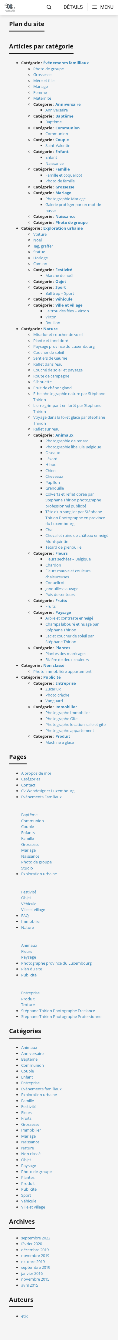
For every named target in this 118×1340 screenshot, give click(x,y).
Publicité (52, 677)
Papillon (52, 482)
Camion (40, 263)
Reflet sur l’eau (46, 429)
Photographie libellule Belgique (73, 447)
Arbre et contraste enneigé (69, 618)
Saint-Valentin (57, 145)
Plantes (62, 647)
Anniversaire (68, 104)
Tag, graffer (43, 246)
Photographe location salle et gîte (75, 724)
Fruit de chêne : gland (52, 388)
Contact (28, 785)
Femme (40, 92)
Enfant (62, 151)
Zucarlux (53, 689)
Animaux (64, 435)
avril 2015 (29, 1285)
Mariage (40, 86)
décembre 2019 (35, 1249)
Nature (50, 328)
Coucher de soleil (48, 352)
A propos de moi (36, 773)
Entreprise (65, 683)
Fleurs (61, 553)
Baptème (53, 122)
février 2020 (31, 1243)
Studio (27, 868)
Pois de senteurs (60, 594)
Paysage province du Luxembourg (64, 346)
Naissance (54, 163)
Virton (51, 317)
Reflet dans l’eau (48, 364)
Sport (60, 287)
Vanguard (54, 700)
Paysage (63, 612)
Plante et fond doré (50, 340)
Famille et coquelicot (63, 175)
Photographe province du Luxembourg (56, 963)
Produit (62, 736)
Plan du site (31, 969)
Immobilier (66, 707)
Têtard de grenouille (63, 547)
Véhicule (64, 299)
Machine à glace (59, 742)
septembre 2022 (35, 1238)
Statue (39, 251)
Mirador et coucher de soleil (58, 334)
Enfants (28, 832)
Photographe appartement (69, 730)
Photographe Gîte (61, 718)
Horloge (40, 258)
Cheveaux (54, 476)
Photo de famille (60, 181)
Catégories (30, 779)
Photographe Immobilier (67, 712)
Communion (67, 128)
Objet (60, 281)
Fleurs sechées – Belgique (68, 559)
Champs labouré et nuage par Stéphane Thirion (72, 627)
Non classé (53, 665)
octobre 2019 (33, 1261)
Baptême (64, 116)
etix (24, 1316)
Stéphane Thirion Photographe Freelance (58, 1010)
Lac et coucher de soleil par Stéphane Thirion (69, 639)
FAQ (25, 915)
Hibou (51, 464)
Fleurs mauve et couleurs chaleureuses (67, 574)
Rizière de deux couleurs (67, 659)
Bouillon (52, 322)
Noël (37, 240)
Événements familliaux (66, 62)
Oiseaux (52, 452)
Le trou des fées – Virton (67, 311)
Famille (62, 169)
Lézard (51, 458)
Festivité (63, 269)
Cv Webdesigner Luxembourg (47, 790)
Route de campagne (51, 376)
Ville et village (69, 305)
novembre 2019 (35, 1255)
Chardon (53, 565)
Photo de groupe (48, 68)
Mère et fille (43, 80)
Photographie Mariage (65, 198)
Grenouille (54, 488)
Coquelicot (55, 582)
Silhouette (42, 381)
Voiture (40, 234)
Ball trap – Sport (59, 293)
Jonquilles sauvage (61, 588)
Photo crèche (57, 695)
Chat (49, 529)
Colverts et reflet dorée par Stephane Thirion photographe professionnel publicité (73, 500)
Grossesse (42, 74)
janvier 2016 (32, 1273)
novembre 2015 (35, 1279)
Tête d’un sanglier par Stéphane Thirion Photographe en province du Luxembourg (75, 517)
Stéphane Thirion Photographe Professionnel (61, 1016)
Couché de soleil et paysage (58, 370)
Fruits (61, 600)
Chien (50, 470)
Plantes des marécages (65, 653)
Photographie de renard (67, 441)
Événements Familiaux (41, 797)
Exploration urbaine (63, 228)
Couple (62, 139)
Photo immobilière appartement (62, 671)
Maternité (42, 98)
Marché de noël (59, 275)
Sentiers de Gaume (50, 358)
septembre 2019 (35, 1267)
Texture (28, 1004)
